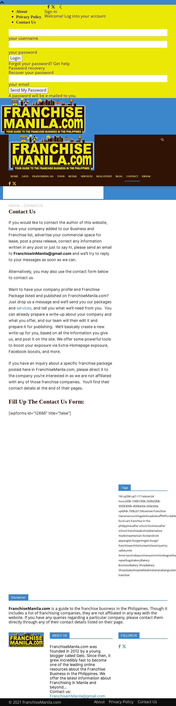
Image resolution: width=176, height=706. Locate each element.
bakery (136, 560)
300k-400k (132, 506)
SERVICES (87, 176)
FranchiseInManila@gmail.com (77, 696)
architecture (138, 545)
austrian (143, 555)
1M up (122, 496)
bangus (167, 570)
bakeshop (132, 570)
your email (19, 84)
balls (142, 570)
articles (150, 545)
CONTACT (132, 176)
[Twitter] (53, 7)
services (24, 308)
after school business (145, 526)
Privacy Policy (28, 17)
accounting (134, 516)
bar (127, 575)
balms (149, 570)
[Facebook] (49, 7)
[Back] (61, 7)
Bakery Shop (138, 565)
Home (14, 205)
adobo (145, 516)
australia (132, 555)
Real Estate (104, 176)
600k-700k (128, 511)
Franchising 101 (43, 176)
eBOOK (146, 176)
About (21, 11)
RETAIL (72, 176)
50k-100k (132, 501)
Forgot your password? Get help (39, 63)
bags (129, 560)
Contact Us (147, 702)
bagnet (168, 555)
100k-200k (146, 501)
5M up (131, 496)
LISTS (25, 176)
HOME (14, 176)
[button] (162, 139)
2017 (138, 511)
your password (23, 52)
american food (139, 536)
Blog (119, 176)
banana (157, 570)
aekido (154, 516)
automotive (156, 555)
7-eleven (145, 496)
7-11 (137, 496)
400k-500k (146, 506)
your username (23, 38)
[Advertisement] (53, 192)
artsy (158, 545)
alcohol (143, 531)
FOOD (61, 176)
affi (160, 516)
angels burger (132, 541)
